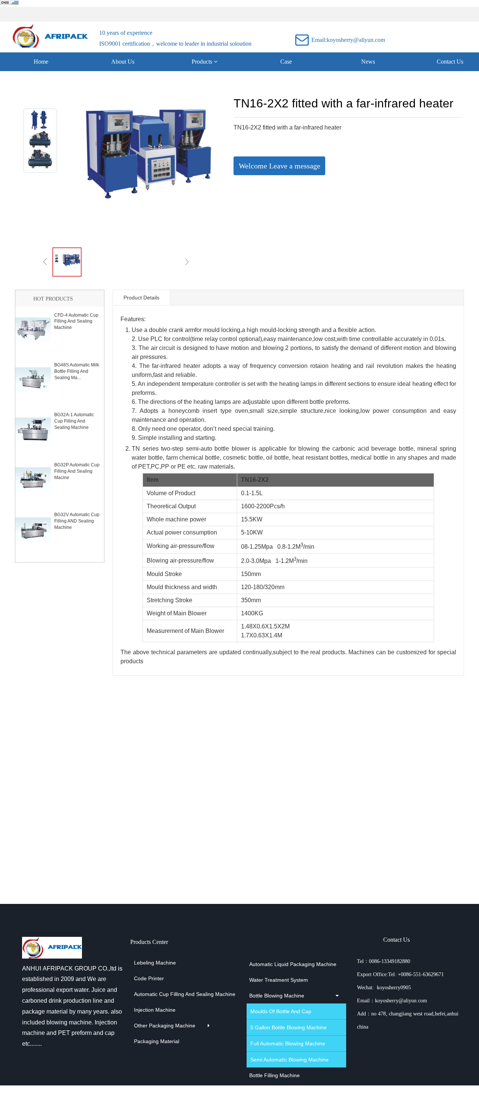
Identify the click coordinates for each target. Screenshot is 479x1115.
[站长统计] (9, 3)
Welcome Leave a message (279, 166)
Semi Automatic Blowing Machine (283, 1060)
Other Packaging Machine (160, 1026)
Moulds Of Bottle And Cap (280, 1011)
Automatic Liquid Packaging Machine (282, 964)
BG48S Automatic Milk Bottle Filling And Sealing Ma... (76, 371)
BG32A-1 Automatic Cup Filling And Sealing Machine (74, 421)
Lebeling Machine (155, 963)
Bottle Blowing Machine (276, 996)
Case (286, 61)
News (368, 61)
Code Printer (149, 978)
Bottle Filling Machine (274, 1075)
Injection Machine (155, 1010)
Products (203, 61)
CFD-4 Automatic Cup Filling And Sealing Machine (76, 321)
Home (41, 61)
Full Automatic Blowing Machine (283, 1044)
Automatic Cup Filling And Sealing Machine (160, 994)
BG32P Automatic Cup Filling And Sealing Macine (77, 471)
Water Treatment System (278, 980)
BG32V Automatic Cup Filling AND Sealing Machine (77, 521)
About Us (122, 61)
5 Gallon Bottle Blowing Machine (283, 1027)
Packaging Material (156, 1041)
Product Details (141, 298)
